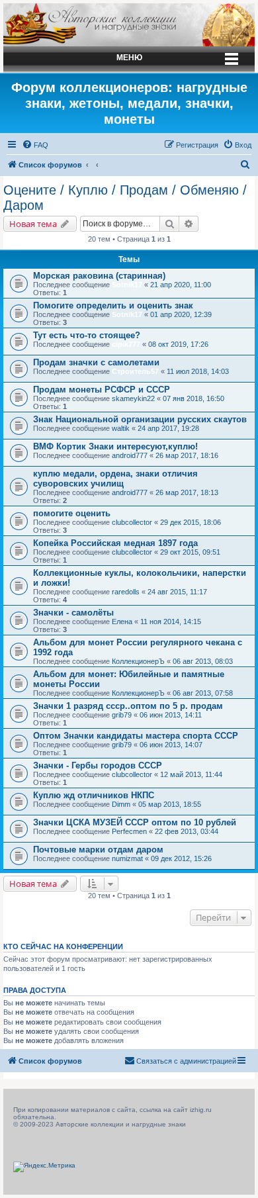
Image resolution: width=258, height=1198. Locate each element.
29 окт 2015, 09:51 (190, 552)
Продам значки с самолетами (96, 362)
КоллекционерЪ (138, 661)
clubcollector (132, 522)
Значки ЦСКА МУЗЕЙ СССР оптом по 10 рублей (134, 822)
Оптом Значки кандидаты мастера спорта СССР (135, 736)
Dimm (121, 804)
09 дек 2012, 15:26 (181, 858)
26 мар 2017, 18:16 (186, 455)
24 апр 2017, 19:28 (168, 428)
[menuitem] (35, 145)
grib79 (122, 715)
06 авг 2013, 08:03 (203, 661)
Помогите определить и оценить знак (113, 305)
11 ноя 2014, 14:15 (170, 621)
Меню (129, 57)
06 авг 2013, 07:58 (203, 693)
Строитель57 (135, 371)
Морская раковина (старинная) (99, 276)
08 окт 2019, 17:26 (178, 344)
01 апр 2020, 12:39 (181, 314)
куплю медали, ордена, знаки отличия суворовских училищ (115, 478)
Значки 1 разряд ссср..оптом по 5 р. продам (128, 706)
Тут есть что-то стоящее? (86, 335)
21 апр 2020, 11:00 (180, 285)
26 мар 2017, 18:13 (186, 492)
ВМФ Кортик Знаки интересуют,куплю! (115, 446)
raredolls (126, 592)
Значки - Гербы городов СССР (97, 765)
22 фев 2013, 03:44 (186, 831)
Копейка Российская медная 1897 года (115, 543)
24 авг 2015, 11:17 (177, 592)
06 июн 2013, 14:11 (171, 715)
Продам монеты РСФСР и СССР (101, 389)
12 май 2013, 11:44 (191, 774)
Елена (122, 621)
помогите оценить (71, 513)
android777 (130, 455)
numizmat (127, 858)
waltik (121, 428)
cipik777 (126, 344)
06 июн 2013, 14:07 (171, 745)
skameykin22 (133, 398)
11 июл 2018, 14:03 (198, 371)
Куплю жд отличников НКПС (93, 795)
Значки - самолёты (73, 613)
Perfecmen (129, 831)
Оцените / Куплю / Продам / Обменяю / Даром (125, 197)
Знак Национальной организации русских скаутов (140, 419)
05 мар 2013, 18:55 (169, 804)
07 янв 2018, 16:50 (193, 398)
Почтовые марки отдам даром (98, 849)
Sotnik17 (127, 285)
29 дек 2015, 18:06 (190, 522)
